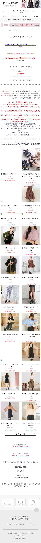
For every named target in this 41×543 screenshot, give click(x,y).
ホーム (3, 30)
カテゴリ (25, 16)
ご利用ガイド (10, 524)
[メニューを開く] (3, 12)
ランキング (14, 16)
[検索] (32, 11)
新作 (5, 16)
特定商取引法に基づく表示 (20, 533)
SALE (36, 16)
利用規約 (31, 533)
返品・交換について (20, 524)
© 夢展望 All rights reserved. (20, 538)
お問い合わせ (31, 524)
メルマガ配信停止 (20, 481)
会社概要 (10, 533)
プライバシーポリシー (21, 535)
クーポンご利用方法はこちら (20, 80)
